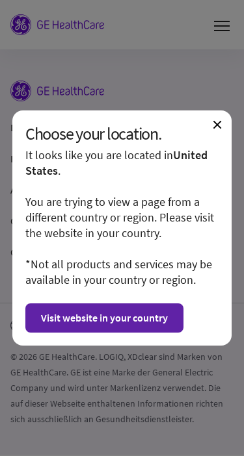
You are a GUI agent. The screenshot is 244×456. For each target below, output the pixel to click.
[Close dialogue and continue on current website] (217, 125)
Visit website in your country (104, 317)
